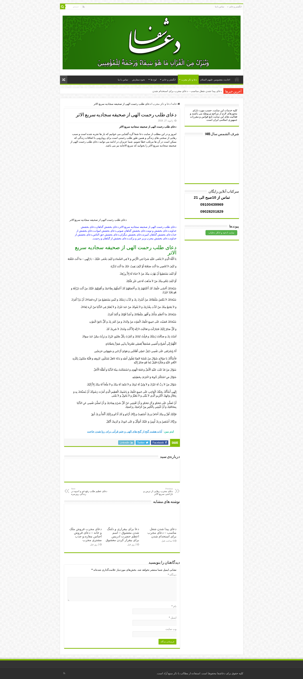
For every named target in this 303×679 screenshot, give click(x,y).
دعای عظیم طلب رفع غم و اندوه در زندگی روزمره (89, 491)
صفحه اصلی (236, 79)
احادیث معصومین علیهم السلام (215, 79)
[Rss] (83, 7)
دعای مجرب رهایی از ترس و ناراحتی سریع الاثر (158, 491)
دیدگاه (172, 574)
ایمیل (172, 617)
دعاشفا (221, 673)
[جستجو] (62, 6)
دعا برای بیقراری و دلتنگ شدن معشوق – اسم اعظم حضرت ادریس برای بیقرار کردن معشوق (122, 534)
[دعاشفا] (152, 42)
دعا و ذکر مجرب (189, 79)
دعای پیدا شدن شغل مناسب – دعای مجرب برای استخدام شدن (187, 91)
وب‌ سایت (171, 628)
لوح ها (154, 79)
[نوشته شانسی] (63, 80)
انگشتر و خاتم (235, 6)
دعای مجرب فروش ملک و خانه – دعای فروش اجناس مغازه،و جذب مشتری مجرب (85, 534)
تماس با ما (219, 6)
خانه (174, 103)
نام (173, 606)
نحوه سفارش (138, 79)
